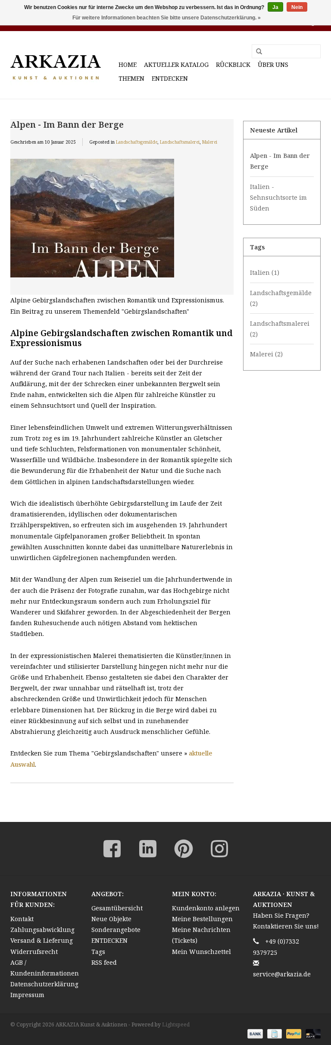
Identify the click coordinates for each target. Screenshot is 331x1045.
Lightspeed (176, 1024)
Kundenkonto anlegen (206, 908)
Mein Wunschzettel (201, 951)
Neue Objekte (111, 919)
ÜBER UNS (273, 64)
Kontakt (22, 919)
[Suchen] (256, 51)
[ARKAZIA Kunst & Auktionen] (63, 65)
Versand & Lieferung (41, 940)
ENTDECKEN (170, 78)
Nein (297, 7)
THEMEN (131, 78)
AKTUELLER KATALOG (176, 64)
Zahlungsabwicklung (42, 929)
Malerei (209, 142)
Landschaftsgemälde (136, 142)
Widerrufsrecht (34, 951)
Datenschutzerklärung (44, 984)
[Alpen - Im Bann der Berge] (122, 223)
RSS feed (104, 962)
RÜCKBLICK (233, 64)
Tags (98, 951)
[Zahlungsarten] (254, 1033)
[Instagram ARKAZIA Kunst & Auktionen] (219, 848)
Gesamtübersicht (117, 908)
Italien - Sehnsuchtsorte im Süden (278, 197)
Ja (275, 7)
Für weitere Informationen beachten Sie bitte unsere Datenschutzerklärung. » (166, 18)
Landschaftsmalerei (180, 142)
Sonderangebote (116, 929)
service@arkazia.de (282, 974)
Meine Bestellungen (202, 919)
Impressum (27, 995)
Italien (264, 272)
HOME (128, 64)
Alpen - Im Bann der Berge (67, 124)
